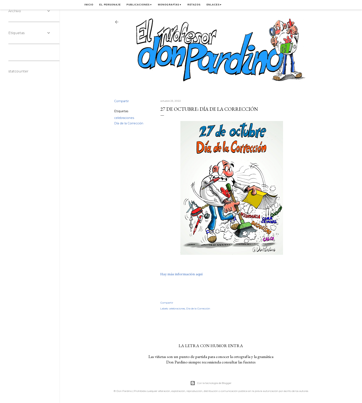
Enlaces (214, 4)
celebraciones (124, 118)
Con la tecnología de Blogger (214, 383)
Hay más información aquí (181, 274)
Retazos (194, 4)
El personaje (110, 4)
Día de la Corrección (128, 123)
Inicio (88, 4)
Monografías (170, 4)
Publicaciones (139, 4)
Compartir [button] (121, 101)
